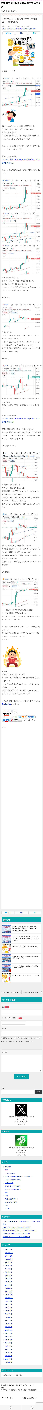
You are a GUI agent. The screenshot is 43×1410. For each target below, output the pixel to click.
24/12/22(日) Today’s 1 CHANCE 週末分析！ (17, 1227)
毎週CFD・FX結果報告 (12, 1189)
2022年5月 (8, 1352)
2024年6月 (8, 1272)
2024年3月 (8, 1282)
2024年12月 (9, 1253)
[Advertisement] (21, 817)
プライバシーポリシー (9, 1398)
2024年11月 (8, 1256)
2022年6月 (8, 1349)
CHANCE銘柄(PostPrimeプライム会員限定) (18, 1176)
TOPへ (32, 1408)
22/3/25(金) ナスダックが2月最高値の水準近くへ (12, 992)
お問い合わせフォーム (30, 1398)
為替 (9, 29)
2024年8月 (8, 1265)
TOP (17, 1385)
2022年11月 (8, 1333)
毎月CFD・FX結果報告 (12, 1186)
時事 (6, 1170)
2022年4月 (8, 1356)
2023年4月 (8, 1317)
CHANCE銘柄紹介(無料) (12, 1179)
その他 (7, 1209)
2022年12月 (9, 1330)
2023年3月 (8, 1320)
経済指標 (8, 1167)
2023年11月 (8, 1294)
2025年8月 (8, 1249)
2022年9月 (8, 1340)
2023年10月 (9, 1298)
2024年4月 (8, 1278)
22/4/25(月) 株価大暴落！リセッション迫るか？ (25, 976)
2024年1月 (8, 1288)
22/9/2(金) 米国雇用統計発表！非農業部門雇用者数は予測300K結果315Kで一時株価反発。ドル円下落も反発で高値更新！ (25, 928)
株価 (4, 29)
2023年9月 (8, 1301)
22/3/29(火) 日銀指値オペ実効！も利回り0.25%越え (32, 992)
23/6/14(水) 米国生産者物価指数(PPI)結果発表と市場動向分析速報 (25, 967)
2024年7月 (8, 1269)
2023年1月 (8, 1327)
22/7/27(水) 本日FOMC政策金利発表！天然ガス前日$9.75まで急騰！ (25, 957)
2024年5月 (8, 1275)
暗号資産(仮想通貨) (30, 29)
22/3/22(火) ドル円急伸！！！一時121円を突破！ (25, 947)
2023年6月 (8, 1311)
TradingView (6, 704)
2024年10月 (9, 1259)
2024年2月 (8, 1285)
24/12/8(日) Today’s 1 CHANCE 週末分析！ (16, 1233)
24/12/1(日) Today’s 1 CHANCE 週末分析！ (16, 1237)
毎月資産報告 (9, 1183)
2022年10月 (9, 1336)
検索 (2, 1088)
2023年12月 (9, 1291)
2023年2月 (8, 1323)
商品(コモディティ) (17, 29)
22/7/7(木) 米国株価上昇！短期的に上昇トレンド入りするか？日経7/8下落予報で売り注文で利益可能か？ (25, 938)
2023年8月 (8, 1304)
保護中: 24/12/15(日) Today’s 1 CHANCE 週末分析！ (19, 1230)
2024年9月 (8, 1262)
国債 (6, 1205)
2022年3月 (8, 1359)
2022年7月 (8, 1346)
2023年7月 (8, 1307)
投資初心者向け (10, 1173)
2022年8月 (8, 1343)
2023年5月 (8, 1314)
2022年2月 (8, 1362)
